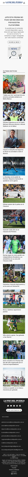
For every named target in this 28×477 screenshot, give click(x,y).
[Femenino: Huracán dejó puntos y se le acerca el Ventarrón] (14, 273)
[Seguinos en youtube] (11, 406)
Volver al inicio (14, 42)
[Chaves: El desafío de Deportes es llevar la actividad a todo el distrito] (14, 138)
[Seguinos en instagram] (17, 406)
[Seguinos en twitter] (14, 406)
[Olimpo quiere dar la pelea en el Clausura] (14, 193)
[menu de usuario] (24, 2)
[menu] (4, 2)
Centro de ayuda (14, 465)
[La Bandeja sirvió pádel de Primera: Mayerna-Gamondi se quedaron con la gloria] (14, 166)
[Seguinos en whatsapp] (8, 406)
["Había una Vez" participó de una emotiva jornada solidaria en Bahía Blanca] (14, 84)
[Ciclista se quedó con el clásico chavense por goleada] (14, 377)
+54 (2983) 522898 (14, 458)
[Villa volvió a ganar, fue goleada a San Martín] (14, 324)
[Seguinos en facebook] (20, 406)
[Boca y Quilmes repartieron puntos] (14, 299)
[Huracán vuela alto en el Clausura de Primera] (14, 219)
